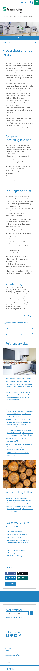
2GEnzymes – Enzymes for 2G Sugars (19, 378)
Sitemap (8, 648)
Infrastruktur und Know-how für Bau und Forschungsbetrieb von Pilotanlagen (20, 550)
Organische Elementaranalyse (13, 334)
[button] (19, 37)
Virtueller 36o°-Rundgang (16, 556)
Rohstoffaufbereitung (15, 531)
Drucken (10, 584)
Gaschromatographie (11, 328)
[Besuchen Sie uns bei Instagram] (19, 635)
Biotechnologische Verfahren (17, 534)
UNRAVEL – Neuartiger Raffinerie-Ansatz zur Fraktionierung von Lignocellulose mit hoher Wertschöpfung (19, 422)
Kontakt (8, 651)
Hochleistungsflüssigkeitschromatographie (16, 322)
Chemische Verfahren (15, 537)
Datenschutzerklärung (13, 655)
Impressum (8, 653)
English (23, 2)
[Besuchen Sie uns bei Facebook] (7, 635)
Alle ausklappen (28, 316)
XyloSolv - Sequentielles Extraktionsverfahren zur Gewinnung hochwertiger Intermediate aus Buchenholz (19, 447)
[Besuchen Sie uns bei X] (11, 635)
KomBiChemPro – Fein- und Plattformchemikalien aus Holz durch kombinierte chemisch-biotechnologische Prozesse (20, 411)
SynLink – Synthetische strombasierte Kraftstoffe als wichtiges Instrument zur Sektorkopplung (20, 433)
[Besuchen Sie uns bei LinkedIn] (15, 635)
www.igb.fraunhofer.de (14, 617)
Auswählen (31, 613)
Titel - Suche (31, 2)
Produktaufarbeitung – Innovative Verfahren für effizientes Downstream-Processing (19, 542)
